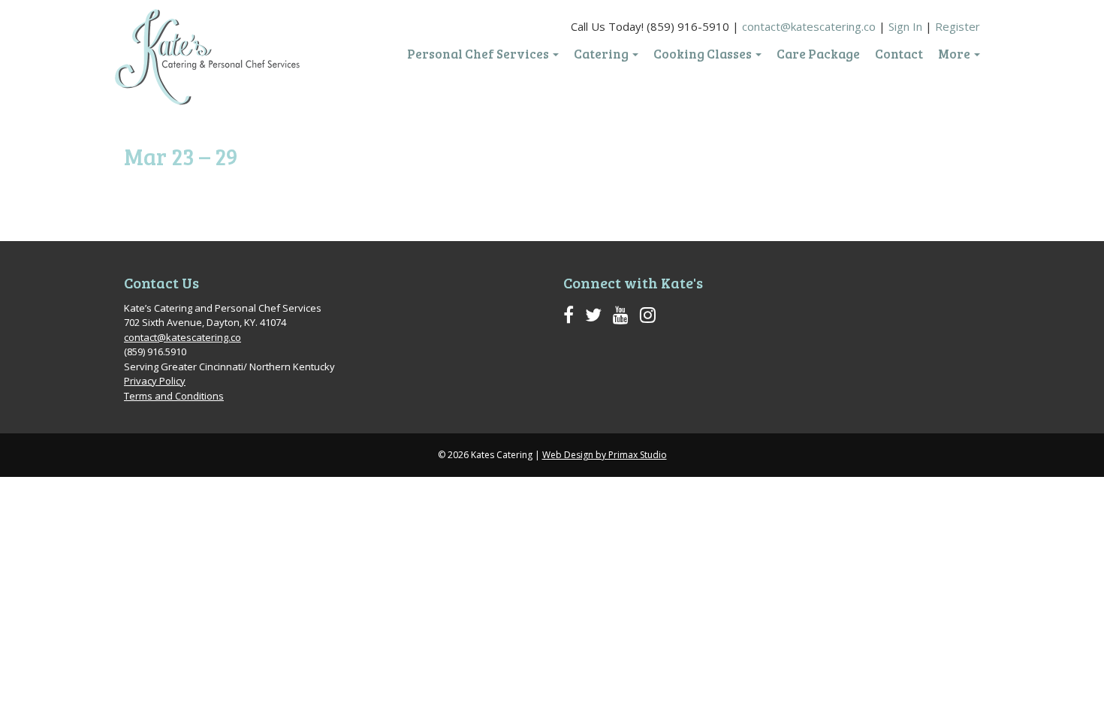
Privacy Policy (155, 381)
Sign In (905, 26)
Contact (899, 54)
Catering (602, 54)
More (955, 54)
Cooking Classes (703, 54)
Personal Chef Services (479, 54)
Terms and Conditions (174, 396)
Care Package (818, 54)
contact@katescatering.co (809, 26)
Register (957, 26)
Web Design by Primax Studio (604, 454)
